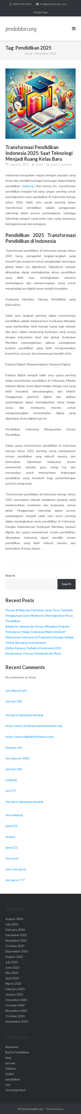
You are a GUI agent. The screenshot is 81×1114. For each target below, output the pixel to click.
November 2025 (16, 940)
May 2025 (12, 973)
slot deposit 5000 (17, 758)
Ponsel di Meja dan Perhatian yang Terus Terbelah (39, 610)
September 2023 (16, 1021)
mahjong (27, 186)
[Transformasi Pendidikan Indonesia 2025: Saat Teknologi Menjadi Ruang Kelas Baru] (40, 103)
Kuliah (9, 1074)
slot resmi (12, 858)
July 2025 (11, 962)
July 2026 (11, 924)
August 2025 (14, 956)
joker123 (11, 826)
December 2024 (16, 1000)
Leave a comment (61, 164)
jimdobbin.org (35, 1109)
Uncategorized (15, 1090)
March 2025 (13, 983)
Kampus (10, 1068)
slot (8, 1084)
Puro (60, 1109)
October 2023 (15, 1016)
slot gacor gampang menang (24, 715)
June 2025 (12, 967)
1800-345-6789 (22, 4)
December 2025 (16, 935)
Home (28, 53)
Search (10, 575)
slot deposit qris (16, 690)
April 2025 (12, 978)
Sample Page (40, 12)
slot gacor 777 (15, 880)
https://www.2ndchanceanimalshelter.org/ (34, 726)
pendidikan (12, 1079)
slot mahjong (14, 815)
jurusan (10, 1063)
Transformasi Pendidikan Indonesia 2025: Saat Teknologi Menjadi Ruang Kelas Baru (39, 153)
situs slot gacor (15, 869)
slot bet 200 (13, 701)
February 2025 (15, 989)
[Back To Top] (70, 1104)
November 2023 (16, 1010)
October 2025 (15, 946)
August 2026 (14, 919)
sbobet (10, 836)
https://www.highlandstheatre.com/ (29, 736)
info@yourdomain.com (53, 4)
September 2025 (16, 951)
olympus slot (13, 747)
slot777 (10, 791)
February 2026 (15, 929)
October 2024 (15, 1005)
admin (39, 164)
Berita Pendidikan (17, 1052)
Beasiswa (11, 1047)
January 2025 (14, 994)
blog (8, 1057)
